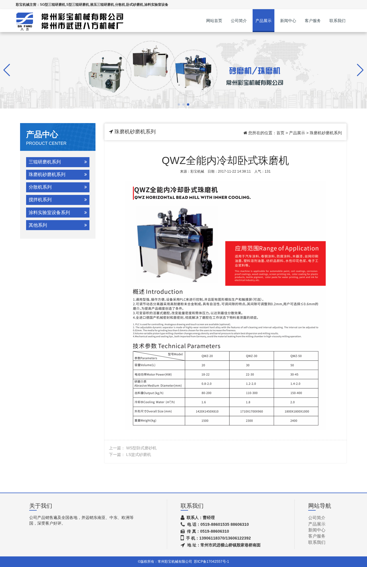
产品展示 (263, 20)
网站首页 (214, 20)
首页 (280, 133)
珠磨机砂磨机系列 (326, 133)
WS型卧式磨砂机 (141, 448)
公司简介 (239, 20)
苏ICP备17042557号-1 (211, 562)
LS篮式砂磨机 (138, 454)
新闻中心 (288, 20)
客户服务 (313, 20)
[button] (179, 104)
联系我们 (337, 20)
